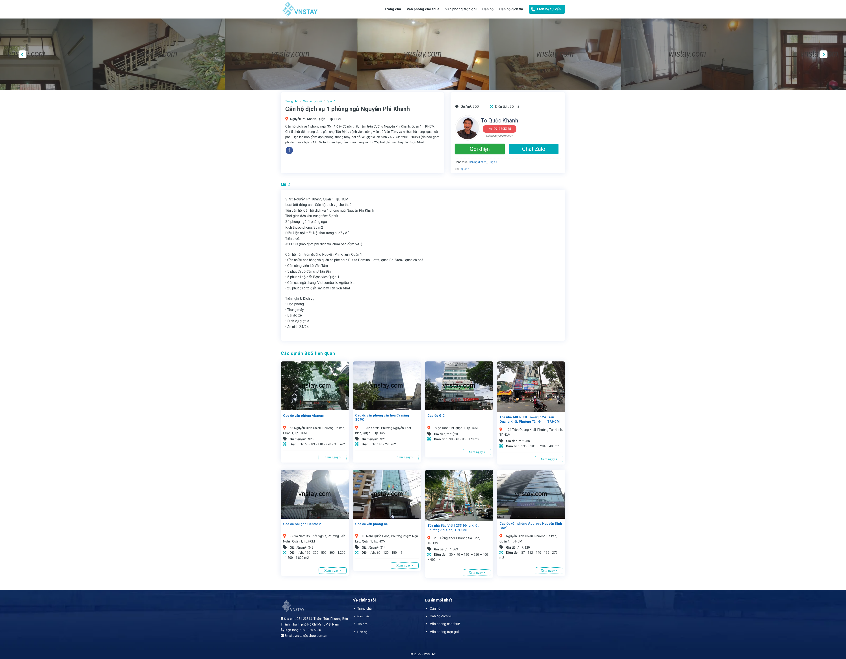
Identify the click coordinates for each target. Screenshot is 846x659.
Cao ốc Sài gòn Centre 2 (302, 524)
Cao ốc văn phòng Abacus (303, 416)
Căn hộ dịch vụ (511, 9)
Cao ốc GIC (436, 416)
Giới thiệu (364, 616)
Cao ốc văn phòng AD (371, 524)
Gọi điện (480, 149)
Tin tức (362, 624)
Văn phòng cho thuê (423, 9)
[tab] (286, 185)
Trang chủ (392, 9)
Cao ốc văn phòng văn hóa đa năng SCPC (382, 417)
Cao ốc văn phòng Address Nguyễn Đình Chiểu (530, 526)
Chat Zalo (533, 149)
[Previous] (22, 54)
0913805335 (502, 129)
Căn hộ (435, 608)
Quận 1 (331, 101)
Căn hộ (488, 9)
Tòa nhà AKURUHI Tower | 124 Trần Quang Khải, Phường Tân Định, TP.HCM (529, 419)
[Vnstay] (316, 9)
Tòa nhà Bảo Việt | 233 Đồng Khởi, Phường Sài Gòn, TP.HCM (453, 528)
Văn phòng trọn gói (461, 9)
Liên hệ (362, 632)
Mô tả (286, 185)
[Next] (823, 54)
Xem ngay (332, 457)
